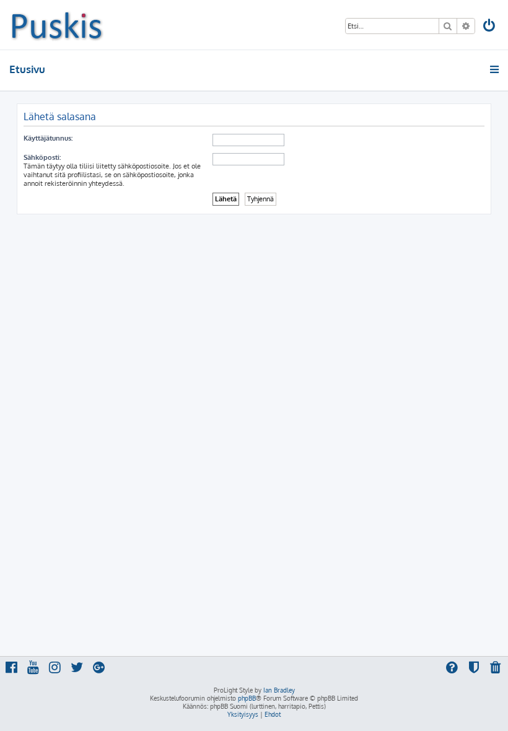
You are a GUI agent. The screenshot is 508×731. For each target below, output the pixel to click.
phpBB (247, 698)
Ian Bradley (279, 690)
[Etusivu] (56, 24)
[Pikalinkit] (495, 69)
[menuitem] (490, 27)
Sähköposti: (42, 157)
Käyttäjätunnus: (48, 138)
